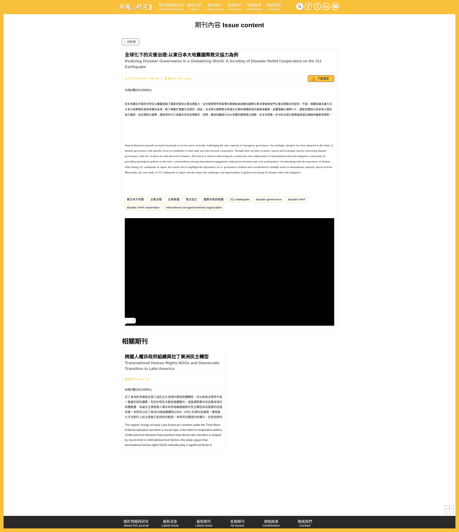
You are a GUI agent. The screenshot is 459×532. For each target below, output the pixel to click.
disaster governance (269, 199)
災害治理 (156, 199)
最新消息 (194, 7)
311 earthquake (240, 199)
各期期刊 (235, 7)
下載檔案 (323, 78)
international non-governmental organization (194, 207)
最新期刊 (214, 7)
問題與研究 (136, 7)
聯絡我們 (274, 7)
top (449, 509)
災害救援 (173, 199)
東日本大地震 (135, 199)
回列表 (131, 41)
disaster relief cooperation (143, 207)
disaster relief (296, 199)
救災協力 (191, 199)
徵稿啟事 (254, 7)
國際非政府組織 (214, 199)
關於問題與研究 (171, 7)
